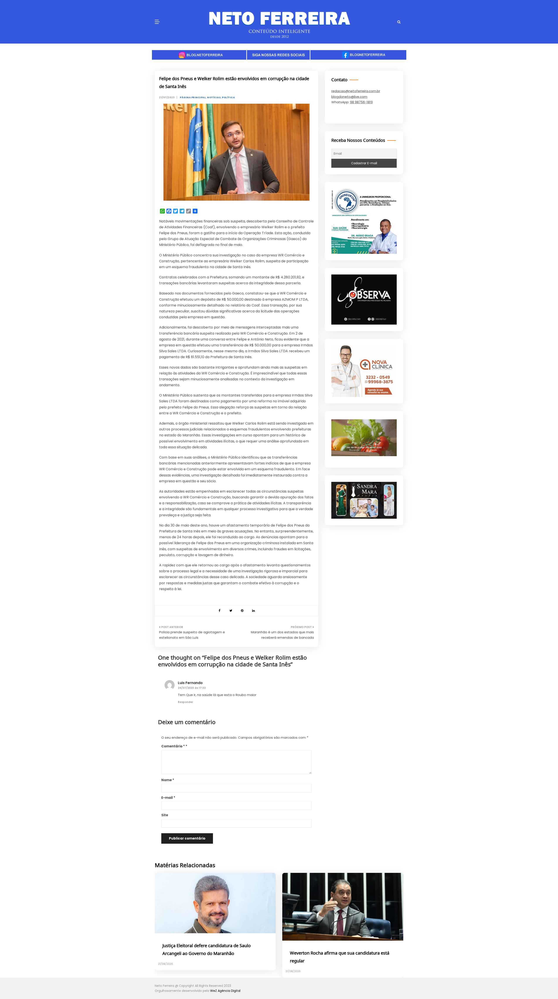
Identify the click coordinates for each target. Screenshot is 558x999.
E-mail (168, 797)
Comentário (173, 746)
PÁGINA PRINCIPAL (193, 97)
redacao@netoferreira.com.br (355, 91)
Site (164, 815)
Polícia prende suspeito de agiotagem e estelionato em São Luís (192, 635)
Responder (185, 702)
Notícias (214, 97)
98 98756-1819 (361, 102)
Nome (167, 780)
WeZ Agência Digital (225, 991)
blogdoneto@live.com (349, 96)
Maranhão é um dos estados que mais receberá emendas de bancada (282, 635)
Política (228, 97)
